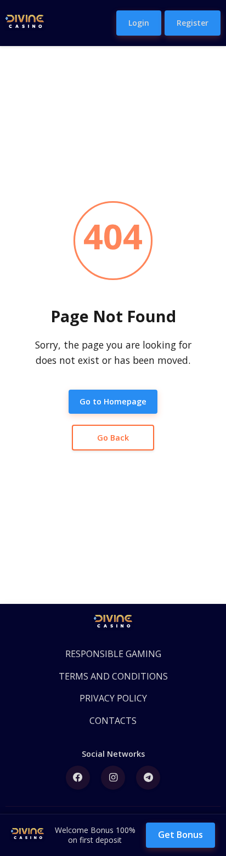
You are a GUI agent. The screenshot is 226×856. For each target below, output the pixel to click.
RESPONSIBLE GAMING (113, 654)
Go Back (113, 437)
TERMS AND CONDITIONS (113, 676)
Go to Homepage (113, 401)
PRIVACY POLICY (113, 698)
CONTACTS (113, 721)
